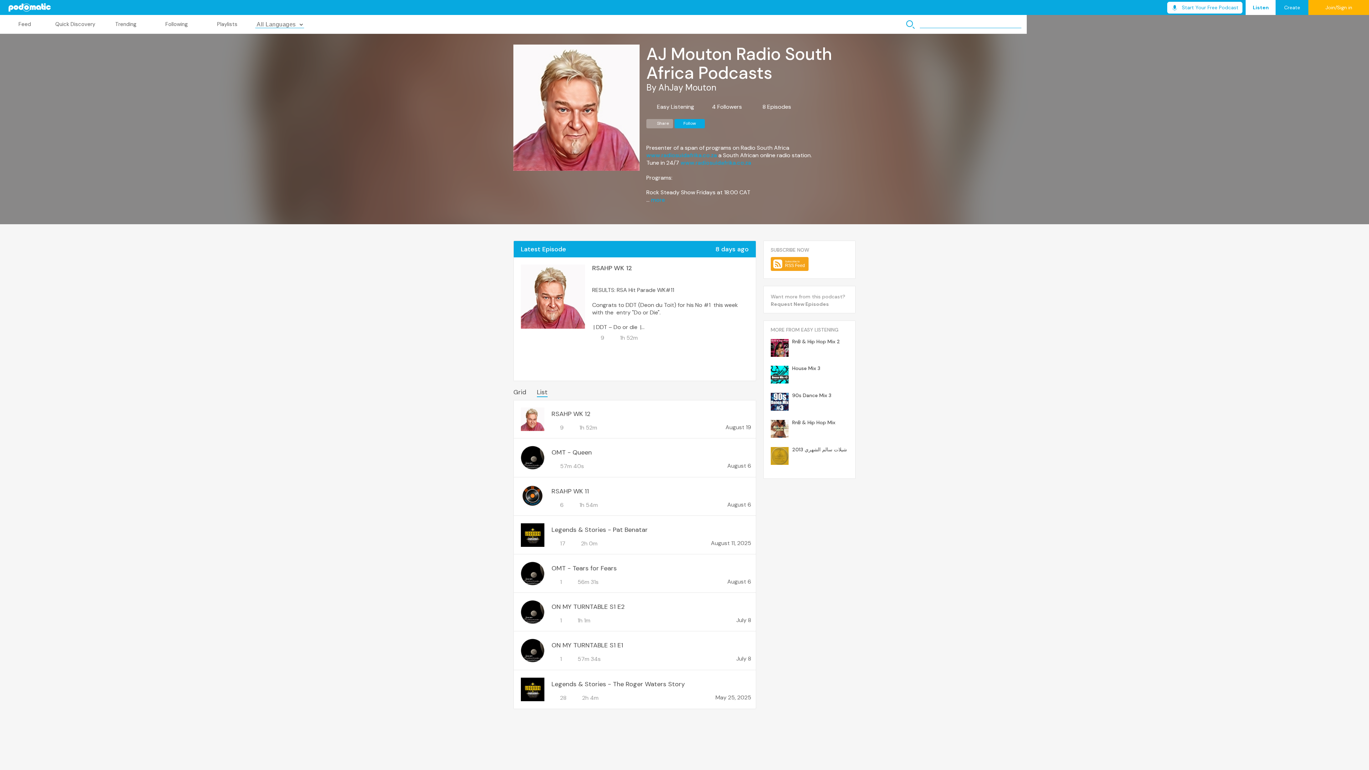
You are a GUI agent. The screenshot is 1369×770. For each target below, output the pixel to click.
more (658, 200)
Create (1292, 7)
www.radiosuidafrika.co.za (681, 155)
